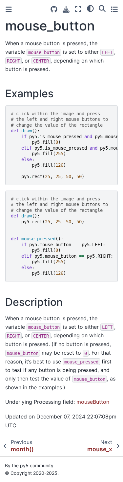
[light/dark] (90, 8)
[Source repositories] (54, 9)
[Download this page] (66, 9)
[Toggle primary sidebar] (9, 9)
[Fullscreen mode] (78, 9)
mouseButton (92, 402)
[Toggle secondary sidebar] (114, 9)
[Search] (102, 8)
